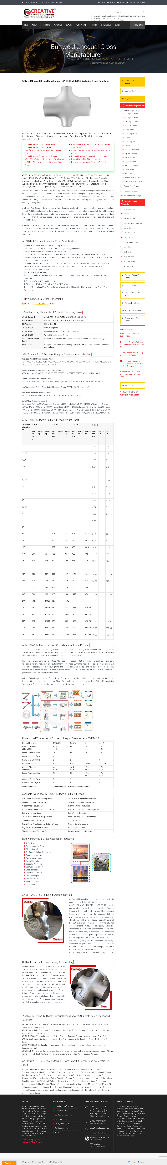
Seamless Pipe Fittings (133, 181)
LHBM (51, 1162)
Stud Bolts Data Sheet (133, 311)
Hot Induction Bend (132, 166)
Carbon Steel (129, 252)
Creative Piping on (32, 1140)
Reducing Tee (130, 142)
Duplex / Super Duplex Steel (134, 223)
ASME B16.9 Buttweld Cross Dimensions (38, 303)
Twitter (102, 2)
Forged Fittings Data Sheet (132, 294)
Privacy (62, 1162)
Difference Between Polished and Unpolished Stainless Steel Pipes (132, 344)
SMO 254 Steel (129, 261)
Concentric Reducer (132, 146)
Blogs (57, 1132)
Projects (128, 99)
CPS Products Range (133, 285)
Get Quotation (130, 385)
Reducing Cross (131, 134)
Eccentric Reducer (132, 150)
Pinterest (131, 2)
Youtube (142, 2)
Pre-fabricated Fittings (132, 196)
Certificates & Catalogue (63, 1115)
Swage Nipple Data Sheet (132, 319)
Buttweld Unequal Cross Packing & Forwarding (89, 162)
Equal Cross (129, 130)
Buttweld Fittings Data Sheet (133, 276)
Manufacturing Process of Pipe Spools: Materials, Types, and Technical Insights (132, 363)
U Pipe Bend (129, 173)
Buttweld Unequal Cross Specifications (40, 144)
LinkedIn (112, 2)
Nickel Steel (128, 238)
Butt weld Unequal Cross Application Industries (89, 156)
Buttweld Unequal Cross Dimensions (39, 147)
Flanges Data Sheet (132, 303)
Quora (121, 2)
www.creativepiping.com (99, 1137)
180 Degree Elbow (131, 122)
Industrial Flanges (130, 191)
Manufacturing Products (135, 106)
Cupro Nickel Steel (131, 242)
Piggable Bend (130, 162)
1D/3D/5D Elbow (131, 126)
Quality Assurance (61, 1128)
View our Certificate (132, 91)
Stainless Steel (129, 209)
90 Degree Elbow (131, 118)
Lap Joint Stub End (132, 154)
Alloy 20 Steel (129, 257)
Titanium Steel (129, 233)
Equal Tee (128, 138)
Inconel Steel (129, 214)
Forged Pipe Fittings (131, 186)
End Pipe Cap (130, 158)
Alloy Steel (128, 247)
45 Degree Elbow (131, 114)
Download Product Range (132, 81)
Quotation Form (61, 1119)
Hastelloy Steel (129, 218)
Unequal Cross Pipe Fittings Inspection (86, 159)
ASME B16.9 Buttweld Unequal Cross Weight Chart (45, 159)
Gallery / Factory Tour (63, 1124)
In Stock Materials (61, 1110)
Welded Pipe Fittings (132, 177)
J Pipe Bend (129, 169)
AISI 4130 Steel (129, 266)
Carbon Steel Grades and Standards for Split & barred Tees (131, 374)
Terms (56, 1162)
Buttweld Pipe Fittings (132, 111)
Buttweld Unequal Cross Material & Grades (41, 156)
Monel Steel (128, 228)
